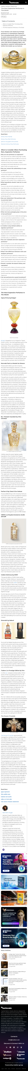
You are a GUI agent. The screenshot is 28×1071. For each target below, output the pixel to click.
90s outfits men (5, 794)
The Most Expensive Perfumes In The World (13, 27)
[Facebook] (10, 1047)
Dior (6, 673)
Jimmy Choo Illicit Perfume (8, 139)
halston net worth (6, 796)
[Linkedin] (14, 1047)
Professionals (24, 1068)
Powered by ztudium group (14, 1065)
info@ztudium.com (14, 1040)
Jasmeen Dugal (7, 812)
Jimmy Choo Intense (6, 136)
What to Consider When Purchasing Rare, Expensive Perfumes (13, 24)
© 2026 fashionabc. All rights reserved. (14, 1062)
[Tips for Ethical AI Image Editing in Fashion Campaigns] (4, 973)
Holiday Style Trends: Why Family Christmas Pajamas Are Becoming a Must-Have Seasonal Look (17, 956)
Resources (14, 6)
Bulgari (3, 340)
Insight (2, 1068)
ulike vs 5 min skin (6, 799)
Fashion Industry (5, 6)
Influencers (13, 1068)
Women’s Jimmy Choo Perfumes (10, 144)
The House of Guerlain (7, 735)
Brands (6, 1068)
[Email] (3, 850)
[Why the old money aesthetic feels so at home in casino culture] (4, 964)
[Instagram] (17, 1047)
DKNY (15, 582)
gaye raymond (5, 791)
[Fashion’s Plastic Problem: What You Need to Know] (4, 998)
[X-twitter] (6, 1047)
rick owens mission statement (10, 801)
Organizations (18, 1068)
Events (9, 1068)
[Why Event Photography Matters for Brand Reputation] (4, 990)
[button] (2, 2)
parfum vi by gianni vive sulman (9, 141)
